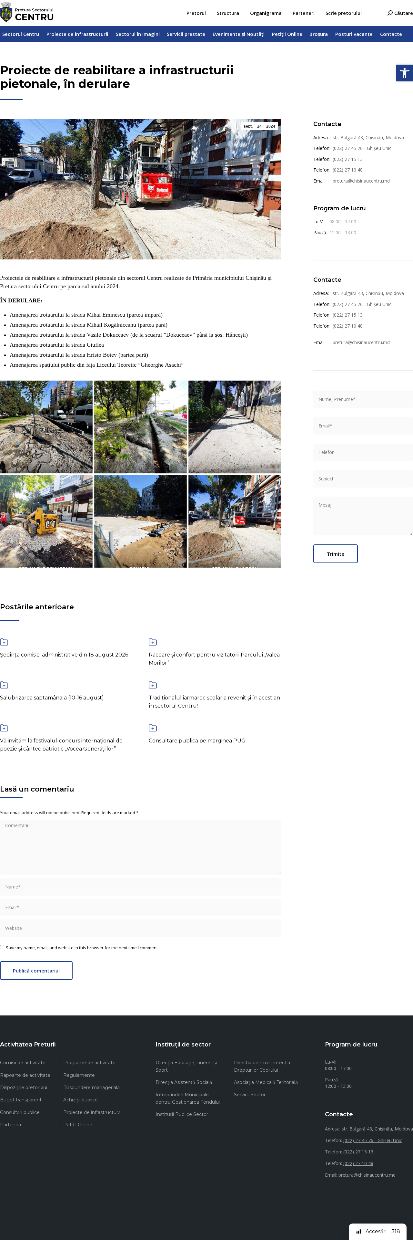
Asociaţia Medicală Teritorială (266, 1082)
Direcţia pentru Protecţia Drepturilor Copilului (262, 1066)
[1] (234, 521)
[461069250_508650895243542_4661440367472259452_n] (140, 427)
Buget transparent (21, 1100)
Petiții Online (77, 1125)
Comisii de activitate (22, 1063)
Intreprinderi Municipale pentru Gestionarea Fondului (188, 1098)
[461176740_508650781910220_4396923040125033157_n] (46, 521)
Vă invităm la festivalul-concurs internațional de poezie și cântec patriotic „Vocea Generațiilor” (61, 745)
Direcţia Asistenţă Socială (184, 1082)
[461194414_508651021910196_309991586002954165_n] (140, 521)
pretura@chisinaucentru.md (361, 181)
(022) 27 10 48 (348, 170)
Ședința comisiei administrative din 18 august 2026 (64, 655)
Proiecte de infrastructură (92, 1112)
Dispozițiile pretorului (23, 1087)
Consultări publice (20, 1112)
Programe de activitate (89, 1063)
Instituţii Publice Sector (182, 1114)
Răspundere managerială (91, 1087)
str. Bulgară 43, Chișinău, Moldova (368, 137)
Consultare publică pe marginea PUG (197, 741)
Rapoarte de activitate (25, 1075)
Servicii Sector (250, 1095)
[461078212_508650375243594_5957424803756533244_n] (234, 427)
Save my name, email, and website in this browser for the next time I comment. (82, 948)
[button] (404, 73)
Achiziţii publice (80, 1100)
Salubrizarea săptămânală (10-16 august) (52, 698)
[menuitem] (196, 13)
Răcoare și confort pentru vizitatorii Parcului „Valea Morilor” (214, 659)
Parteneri (10, 1125)
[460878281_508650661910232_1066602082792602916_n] (46, 427)
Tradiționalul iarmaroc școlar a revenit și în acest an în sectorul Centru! (214, 702)
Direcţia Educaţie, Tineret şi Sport (186, 1066)
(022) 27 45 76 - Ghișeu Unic (362, 148)
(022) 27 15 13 (348, 159)
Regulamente (79, 1075)
